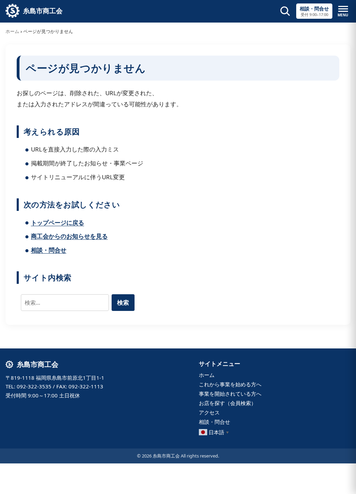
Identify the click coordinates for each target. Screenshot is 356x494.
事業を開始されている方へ (230, 393)
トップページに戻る (57, 223)
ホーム (12, 31)
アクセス (209, 412)
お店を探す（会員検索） (227, 403)
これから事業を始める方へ (230, 384)
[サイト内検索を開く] (285, 11)
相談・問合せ (48, 250)
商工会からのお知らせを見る (69, 236)
